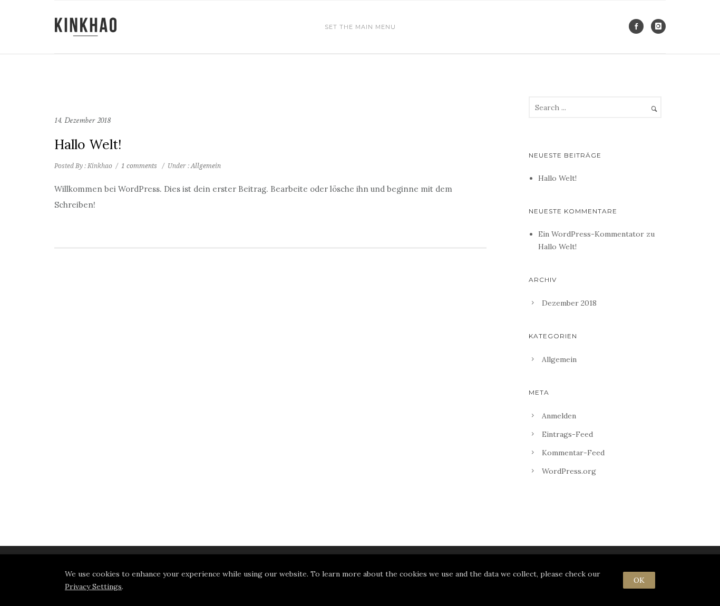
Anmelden (559, 416)
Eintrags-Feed (567, 434)
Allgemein (205, 166)
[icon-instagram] (658, 26)
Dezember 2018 (569, 303)
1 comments (139, 166)
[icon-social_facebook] (639, 26)
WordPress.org (569, 471)
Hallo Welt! (87, 144)
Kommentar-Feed (573, 452)
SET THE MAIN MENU (360, 27)
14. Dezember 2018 (82, 120)
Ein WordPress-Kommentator (591, 234)
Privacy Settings (93, 586)
